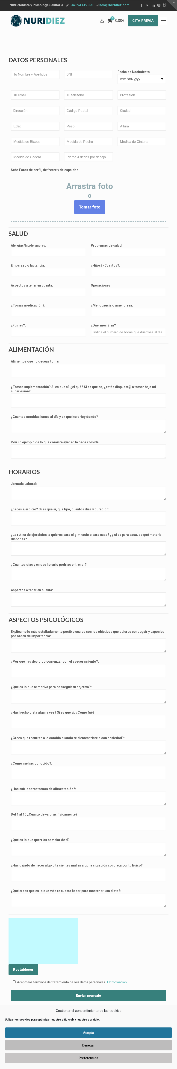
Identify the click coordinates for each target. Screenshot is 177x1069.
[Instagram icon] (159, 5)
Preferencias (88, 1058)
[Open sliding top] (172, 5)
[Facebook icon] (141, 5)
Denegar (88, 1045)
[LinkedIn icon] (153, 5)
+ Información (116, 982)
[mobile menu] (163, 21)
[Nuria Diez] (38, 20)
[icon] (164, 5)
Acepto (88, 1033)
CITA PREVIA (143, 21)
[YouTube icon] (147, 5)
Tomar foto (89, 207)
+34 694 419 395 (81, 5)
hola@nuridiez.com (114, 5)
